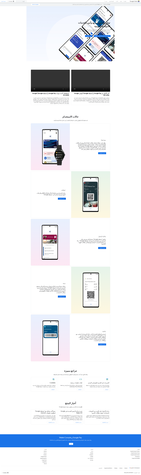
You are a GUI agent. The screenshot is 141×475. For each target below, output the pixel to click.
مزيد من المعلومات (102, 153)
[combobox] (21, 1)
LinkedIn (91, 456)
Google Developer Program (135, 451)
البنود (139, 472)
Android (45, 451)
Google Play (44, 461)
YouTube (91, 460)
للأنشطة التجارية (111, 1)
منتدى (106, 1)
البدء (71, 443)
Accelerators (137, 456)
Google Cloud (44, 460)
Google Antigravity (43, 458)
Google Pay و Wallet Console (70, 437)
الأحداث (117, 1)
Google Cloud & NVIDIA (136, 458)
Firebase (45, 454)
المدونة (121, 1)
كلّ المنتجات (100, 468)
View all (45, 463)
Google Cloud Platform (108, 468)
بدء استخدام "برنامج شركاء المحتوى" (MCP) (102, 36)
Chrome (121, 468)
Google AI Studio (44, 456)
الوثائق (125, 1)
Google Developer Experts (135, 454)
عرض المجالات (88, 36)
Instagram (91, 454)
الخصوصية (135, 472)
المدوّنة (92, 451)
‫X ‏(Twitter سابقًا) (90, 458)
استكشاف (106, 389)
